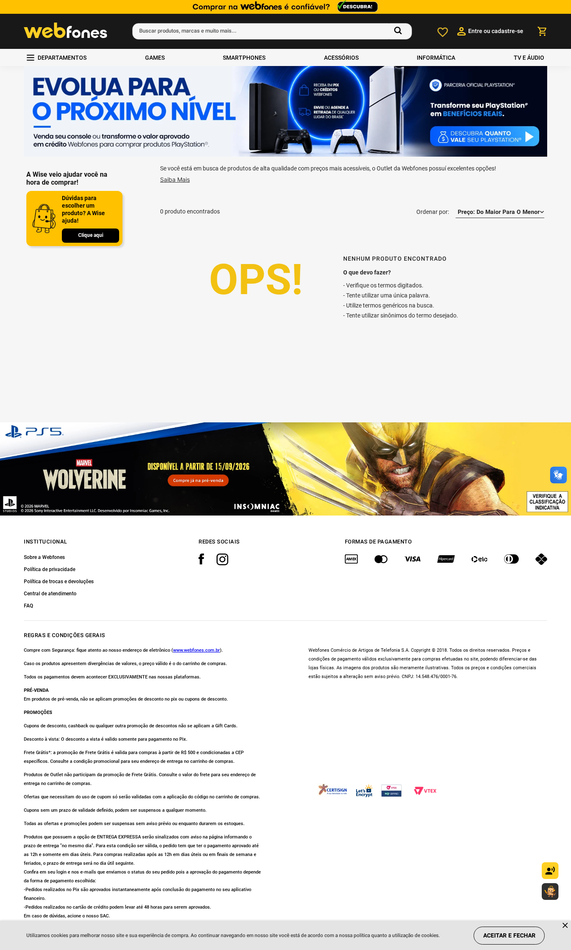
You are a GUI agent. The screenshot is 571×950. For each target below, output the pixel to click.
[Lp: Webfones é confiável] (285, 7)
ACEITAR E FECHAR (509, 935)
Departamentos (62, 57)
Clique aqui (90, 235)
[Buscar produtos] (399, 31)
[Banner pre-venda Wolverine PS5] (285, 469)
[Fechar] (566, 926)
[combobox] (272, 31)
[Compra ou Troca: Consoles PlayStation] (285, 112)
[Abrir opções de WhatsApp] (550, 891)
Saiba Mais (175, 179)
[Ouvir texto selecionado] (550, 870)
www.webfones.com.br (196, 650)
